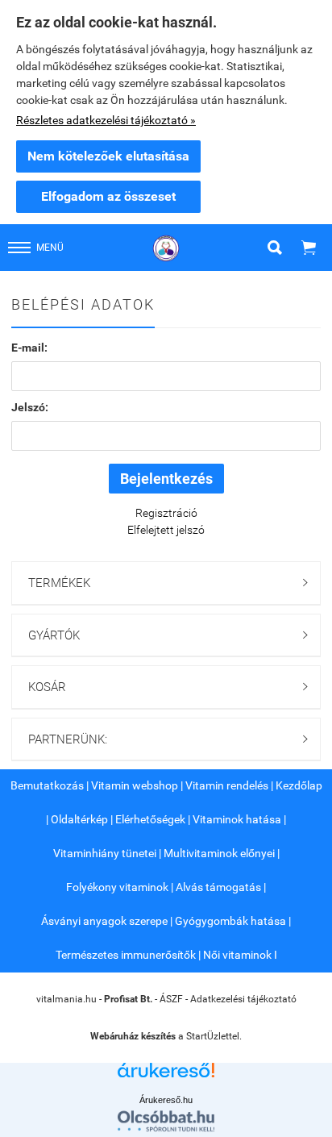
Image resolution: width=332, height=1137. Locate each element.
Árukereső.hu (166, 1100)
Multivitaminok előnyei (219, 853)
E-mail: (29, 347)
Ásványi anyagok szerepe (104, 920)
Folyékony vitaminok (117, 887)
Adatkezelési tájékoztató (243, 999)
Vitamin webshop (134, 785)
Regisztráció (166, 512)
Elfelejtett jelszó (166, 529)
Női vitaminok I (240, 954)
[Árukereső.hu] (166, 1076)
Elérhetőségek (150, 819)
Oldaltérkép (79, 819)
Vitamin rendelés (226, 785)
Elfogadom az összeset (108, 196)
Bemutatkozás (47, 785)
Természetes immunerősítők (126, 954)
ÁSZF (171, 999)
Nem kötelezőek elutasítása (108, 156)
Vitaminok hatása (237, 819)
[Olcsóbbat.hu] (166, 1121)
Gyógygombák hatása (230, 920)
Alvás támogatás (218, 887)
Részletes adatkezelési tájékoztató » (106, 120)
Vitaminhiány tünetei (104, 853)
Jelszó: (29, 407)
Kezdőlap (299, 785)
